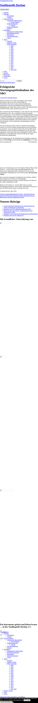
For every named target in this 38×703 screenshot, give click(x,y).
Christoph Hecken (12, 97)
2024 (12, 49)
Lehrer (9, 38)
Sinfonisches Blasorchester (14, 20)
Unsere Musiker (15, 22)
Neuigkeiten (10, 16)
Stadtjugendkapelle (12, 24)
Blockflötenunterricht (13, 33)
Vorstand (9, 41)
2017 (12, 60)
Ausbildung (7, 30)
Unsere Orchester (8, 19)
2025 (12, 47)
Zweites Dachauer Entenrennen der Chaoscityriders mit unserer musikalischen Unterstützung (19, 206)
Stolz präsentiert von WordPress (16, 697)
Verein (5, 39)
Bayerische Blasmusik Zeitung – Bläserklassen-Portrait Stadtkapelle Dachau (17, 196)
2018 (12, 58)
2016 (12, 62)
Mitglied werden (11, 43)
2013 (12, 66)
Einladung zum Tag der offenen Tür (14, 215)
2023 (12, 50)
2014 (12, 65)
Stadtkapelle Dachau (12, 5)
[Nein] (13, 702)
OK (25, 700)
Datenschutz (7, 76)
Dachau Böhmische (12, 27)
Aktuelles (6, 14)
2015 (12, 63)
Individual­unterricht (12, 36)
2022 (12, 52)
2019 (12, 57)
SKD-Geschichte (12, 44)
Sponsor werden (8, 690)
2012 (12, 68)
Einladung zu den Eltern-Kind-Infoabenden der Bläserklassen (21, 214)
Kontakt (6, 73)
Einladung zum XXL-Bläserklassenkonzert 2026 (17, 209)
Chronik (13, 25)
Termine (9, 17)
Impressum (7, 74)
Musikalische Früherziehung (15, 31)
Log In (5, 77)
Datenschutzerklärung (6, 702)
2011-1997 (14, 70)
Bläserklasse (10, 35)
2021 (12, 54)
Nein (28, 700)
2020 (12, 55)
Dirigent (9, 28)
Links (5, 71)
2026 (12, 46)
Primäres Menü (4, 9)
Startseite (6, 12)
